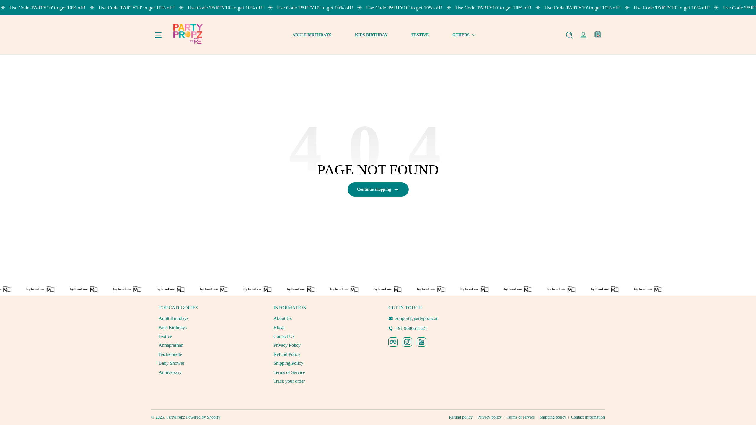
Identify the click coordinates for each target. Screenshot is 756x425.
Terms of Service (289, 372)
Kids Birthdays (173, 327)
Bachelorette (170, 354)
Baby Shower (171, 363)
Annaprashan (171, 345)
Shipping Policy (288, 363)
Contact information (588, 417)
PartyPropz (175, 417)
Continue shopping (374, 189)
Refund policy (460, 417)
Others (461, 35)
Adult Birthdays (173, 318)
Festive (165, 336)
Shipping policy (553, 417)
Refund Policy (286, 354)
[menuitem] (206, 318)
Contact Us (283, 336)
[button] (569, 35)
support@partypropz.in (417, 318)
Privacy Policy (287, 345)
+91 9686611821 (411, 328)
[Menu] (158, 35)
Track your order (289, 381)
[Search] (569, 35)
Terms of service (521, 417)
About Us (282, 318)
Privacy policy (490, 417)
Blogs (278, 327)
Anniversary (170, 372)
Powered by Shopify (203, 417)
